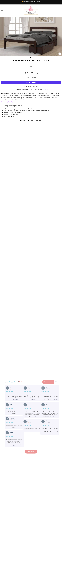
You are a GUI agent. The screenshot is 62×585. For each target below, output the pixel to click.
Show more (31, 452)
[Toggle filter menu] (56, 382)
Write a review (48, 382)
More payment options (31, 86)
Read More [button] (15, 399)
